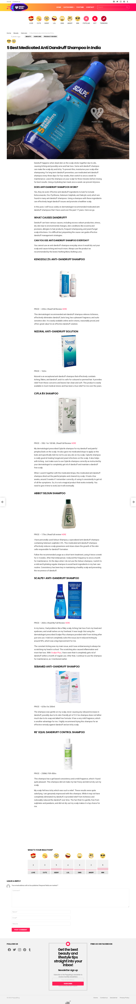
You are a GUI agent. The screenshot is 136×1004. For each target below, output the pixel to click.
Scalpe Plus (56, 652)
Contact (90, 7)
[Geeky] (14, 41)
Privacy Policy (124, 998)
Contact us (16, 2)
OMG (62, 23)
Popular (86, 23)
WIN (77, 23)
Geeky (46, 23)
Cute (39, 23)
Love (31, 23)
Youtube (80, 7)
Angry (69, 23)
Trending (104, 23)
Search (127, 7)
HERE (64, 309)
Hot (94, 23)
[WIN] (9, 41)
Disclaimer (113, 998)
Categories (68, 7)
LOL (54, 23)
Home (9, 2)
